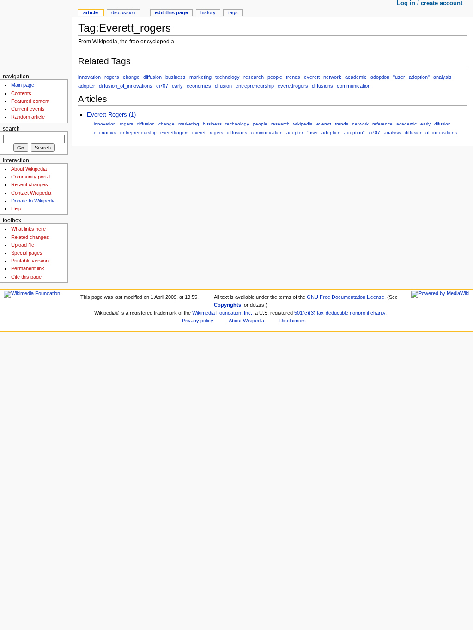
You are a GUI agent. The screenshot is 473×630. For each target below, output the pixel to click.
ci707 (162, 86)
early (177, 86)
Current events (28, 109)
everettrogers (293, 86)
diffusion (152, 77)
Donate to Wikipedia (33, 200)
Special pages (26, 253)
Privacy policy (197, 320)
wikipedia (303, 123)
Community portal (30, 176)
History (208, 12)
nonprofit (359, 312)
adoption (379, 77)
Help (16, 208)
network (332, 77)
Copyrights (227, 305)
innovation (89, 77)
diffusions (322, 86)
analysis (442, 77)
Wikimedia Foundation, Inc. (222, 312)
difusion (223, 86)
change (131, 77)
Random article (28, 116)
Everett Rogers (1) (111, 115)
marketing (200, 77)
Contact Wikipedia (31, 193)
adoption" (419, 77)
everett (312, 77)
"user (399, 77)
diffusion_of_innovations (125, 86)
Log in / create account (429, 3)
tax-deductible (332, 312)
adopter (86, 86)
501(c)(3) (304, 312)
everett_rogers (207, 132)
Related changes (30, 237)
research (253, 77)
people (274, 77)
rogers (111, 77)
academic (356, 77)
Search (11, 128)
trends (293, 77)
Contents (21, 93)
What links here (28, 229)
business (175, 77)
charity (377, 312)
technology (227, 77)
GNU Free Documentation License (345, 297)
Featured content (30, 101)
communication (353, 86)
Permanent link (27, 268)
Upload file (22, 245)
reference (382, 123)
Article (90, 12)
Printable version (30, 260)
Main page (22, 85)
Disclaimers (292, 320)
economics (199, 86)
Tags (233, 12)
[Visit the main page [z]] (36, 35)
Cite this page (26, 276)
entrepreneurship (255, 86)
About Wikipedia (29, 169)
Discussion (123, 12)
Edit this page (171, 12)
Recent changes (29, 184)
